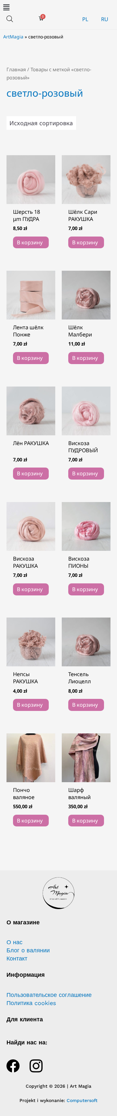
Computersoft (82, 1100)
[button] (58, 7)
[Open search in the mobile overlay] (9, 19)
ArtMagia (13, 37)
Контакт (16, 958)
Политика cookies (31, 1003)
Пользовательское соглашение (49, 995)
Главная (16, 69)
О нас (14, 942)
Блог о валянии (28, 950)
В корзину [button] (30, 242)
